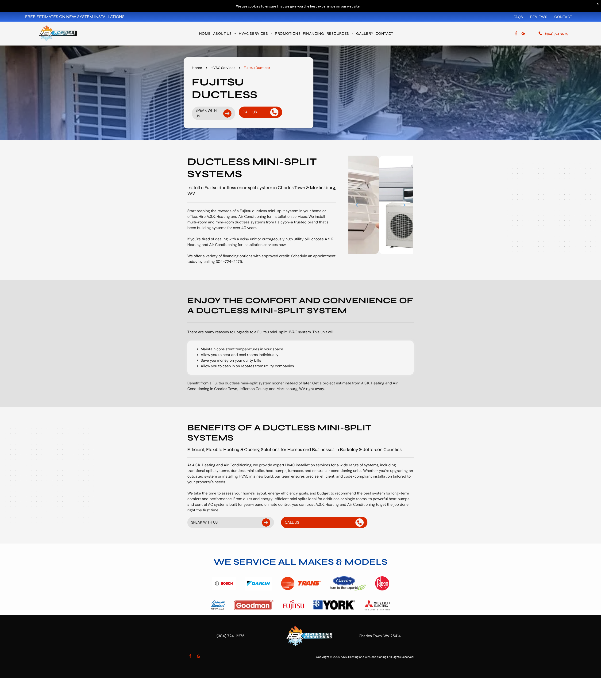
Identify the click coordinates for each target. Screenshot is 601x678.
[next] (404, 204)
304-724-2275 (229, 261)
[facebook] (516, 34)
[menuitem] (518, 16)
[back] (357, 204)
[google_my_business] (523, 34)
